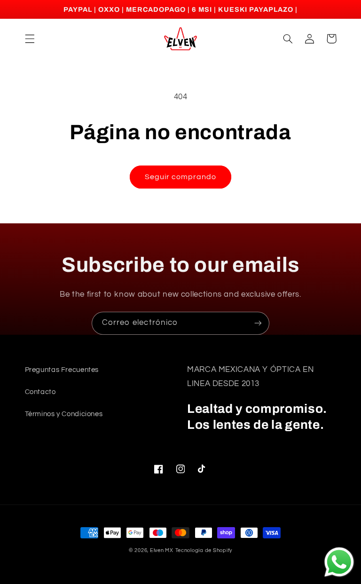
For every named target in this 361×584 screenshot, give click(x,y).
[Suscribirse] (258, 323)
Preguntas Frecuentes (62, 369)
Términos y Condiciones (64, 414)
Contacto (40, 391)
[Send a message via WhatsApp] (339, 562)
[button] (29, 38)
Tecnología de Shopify (203, 550)
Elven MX (161, 550)
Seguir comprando (181, 177)
